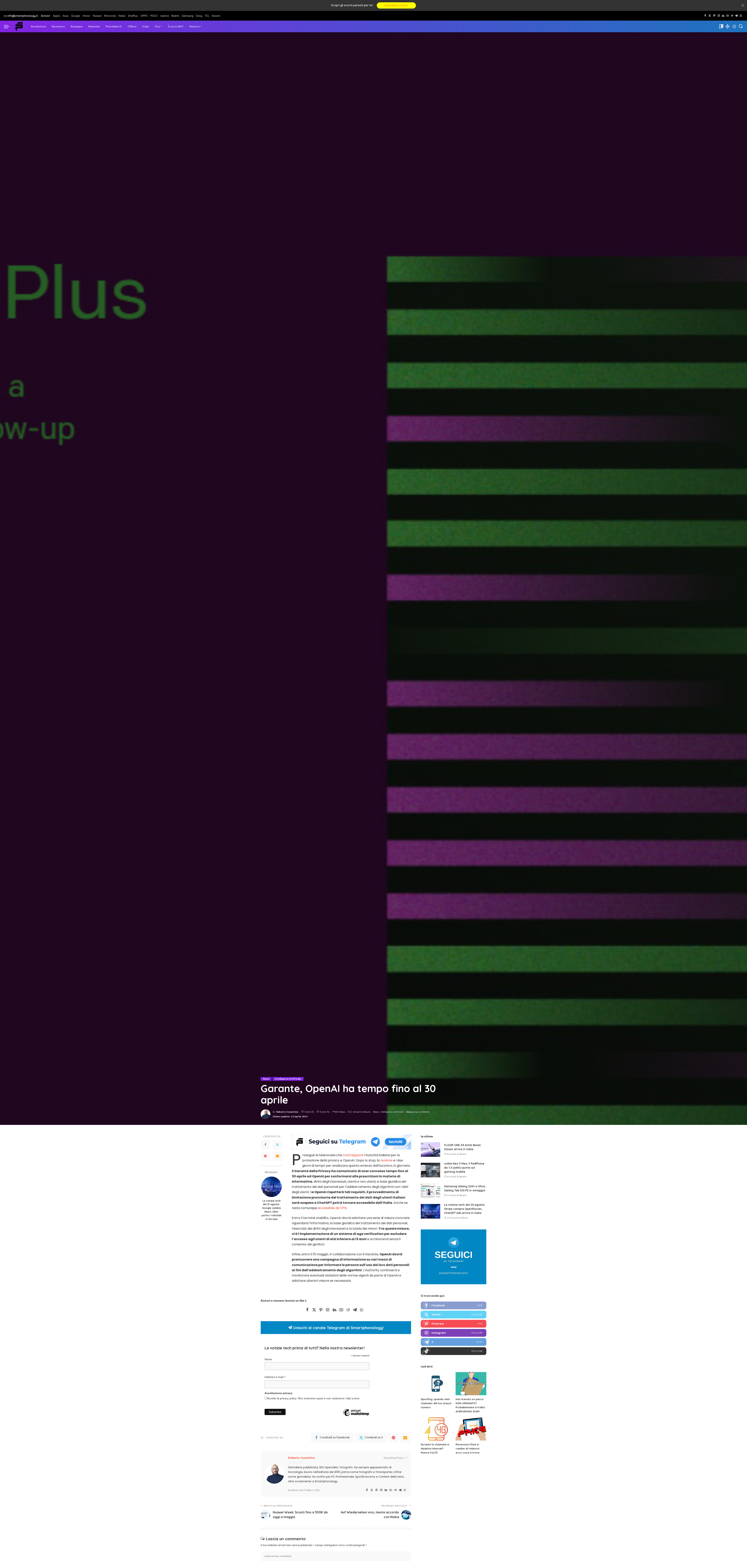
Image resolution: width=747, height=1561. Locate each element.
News (266, 1078)
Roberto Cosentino (287, 1112)
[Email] (277, 1156)
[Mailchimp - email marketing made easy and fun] (356, 1418)
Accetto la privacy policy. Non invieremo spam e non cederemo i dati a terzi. (313, 1398)
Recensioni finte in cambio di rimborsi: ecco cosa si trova (468, 1448)
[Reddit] (732, 16)
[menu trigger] (8, 26)
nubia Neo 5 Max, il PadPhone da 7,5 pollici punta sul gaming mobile (464, 1167)
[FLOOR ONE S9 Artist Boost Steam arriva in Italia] (430, 1149)
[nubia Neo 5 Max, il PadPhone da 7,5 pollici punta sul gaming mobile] (430, 1170)
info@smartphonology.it (22, 15)
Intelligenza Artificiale (288, 1078)
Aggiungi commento (419, 1112)
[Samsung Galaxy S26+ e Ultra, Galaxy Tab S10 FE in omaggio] (430, 1190)
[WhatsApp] (741, 16)
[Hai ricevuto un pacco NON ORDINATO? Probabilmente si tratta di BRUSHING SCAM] (471, 1383)
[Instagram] (718, 16)
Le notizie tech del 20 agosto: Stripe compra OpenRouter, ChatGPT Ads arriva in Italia (464, 1209)
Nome (268, 1359)
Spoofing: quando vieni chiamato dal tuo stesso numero (436, 1403)
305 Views (339, 1112)
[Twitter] (277, 1145)
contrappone (353, 1155)
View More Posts (394, 1457)
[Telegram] (736, 16)
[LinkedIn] (723, 16)
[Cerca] (740, 26)
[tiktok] (453, 1351)
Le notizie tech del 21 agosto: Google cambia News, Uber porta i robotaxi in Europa (271, 1210)
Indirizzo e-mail (275, 1377)
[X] (710, 16)
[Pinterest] (714, 16)
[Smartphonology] (19, 26)
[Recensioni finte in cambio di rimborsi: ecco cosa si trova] (471, 1429)
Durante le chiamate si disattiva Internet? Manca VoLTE (435, 1448)
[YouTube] (727, 16)
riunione (386, 1160)
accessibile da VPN (332, 1208)
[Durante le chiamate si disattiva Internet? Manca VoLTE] (436, 1429)
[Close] (743, 5)
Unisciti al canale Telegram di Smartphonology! (338, 1327)
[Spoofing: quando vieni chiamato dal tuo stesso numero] (436, 1383)
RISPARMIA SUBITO (396, 5)
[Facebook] (705, 16)
